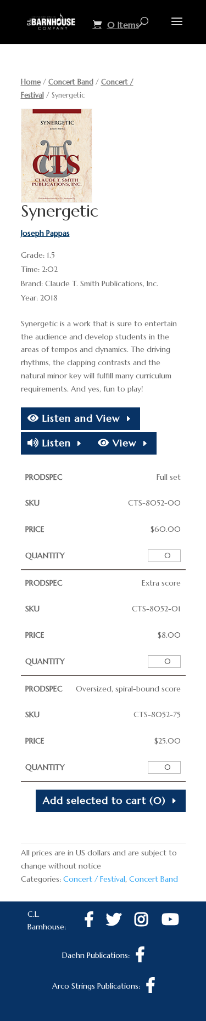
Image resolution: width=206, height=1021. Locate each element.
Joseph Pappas (45, 233)
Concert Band (70, 82)
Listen (55, 442)
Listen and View (79, 418)
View (123, 442)
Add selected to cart (104, 800)
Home (31, 82)
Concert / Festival (94, 879)
